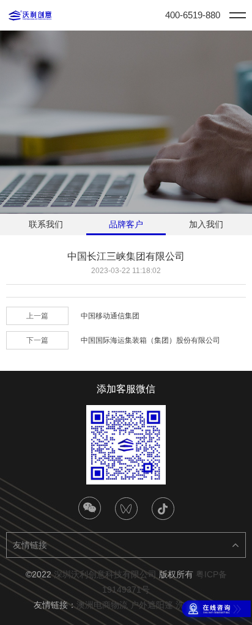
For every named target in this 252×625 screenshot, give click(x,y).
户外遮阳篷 (151, 605)
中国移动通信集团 (110, 316)
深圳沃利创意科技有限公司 (105, 574)
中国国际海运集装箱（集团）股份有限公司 (150, 340)
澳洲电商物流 (102, 605)
